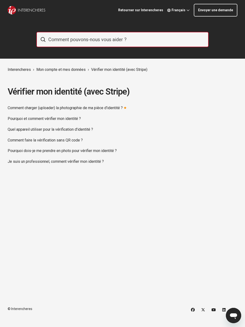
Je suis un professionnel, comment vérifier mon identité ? (56, 161)
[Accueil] (26, 10)
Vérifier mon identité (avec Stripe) (119, 69)
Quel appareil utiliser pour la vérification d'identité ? (50, 129)
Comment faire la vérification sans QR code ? (45, 140)
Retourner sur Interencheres (140, 10)
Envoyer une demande (215, 10)
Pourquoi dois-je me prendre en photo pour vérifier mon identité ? (62, 150)
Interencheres (19, 69)
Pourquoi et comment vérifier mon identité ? (44, 118)
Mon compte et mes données (61, 69)
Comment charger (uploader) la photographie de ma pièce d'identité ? (65, 108)
